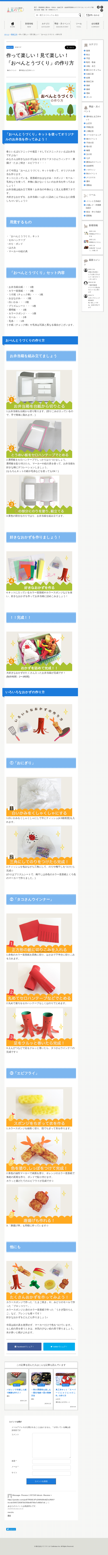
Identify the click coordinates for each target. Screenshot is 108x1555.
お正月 (89, 123)
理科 (88, 93)
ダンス (89, 97)
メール (15, 1467)
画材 (88, 85)
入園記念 (90, 131)
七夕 (88, 158)
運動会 (89, 185)
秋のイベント (91, 173)
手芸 (88, 58)
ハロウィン (90, 170)
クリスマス (90, 177)
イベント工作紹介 (93, 201)
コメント (15, 1434)
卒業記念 (90, 127)
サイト (14, 1473)
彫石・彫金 (90, 62)
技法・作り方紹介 (93, 212)
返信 (9, 1515)
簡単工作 (14, 34)
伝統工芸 (90, 74)
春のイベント (12, 70)
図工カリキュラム (93, 70)
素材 (88, 89)
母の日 (89, 146)
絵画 (88, 78)
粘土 (88, 55)
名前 (14, 1461)
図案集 (89, 216)
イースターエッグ (93, 135)
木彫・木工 (90, 66)
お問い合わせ (93, 15)
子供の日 (90, 143)
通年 (88, 181)
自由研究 (90, 166)
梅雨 (88, 150)
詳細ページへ (16, 1386)
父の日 (89, 154)
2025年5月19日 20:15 (15, 1509)
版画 (88, 51)
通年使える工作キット (27, 70)
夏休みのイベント (93, 162)
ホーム (6, 34)
